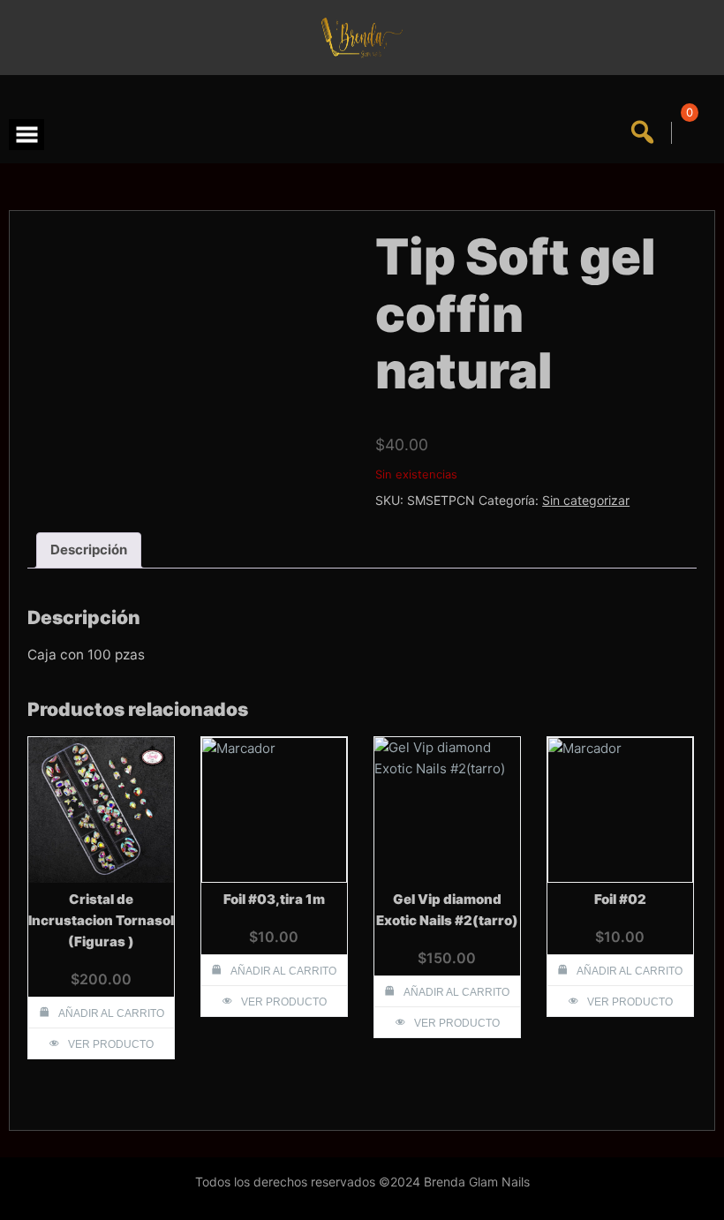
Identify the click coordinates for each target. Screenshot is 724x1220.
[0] (686, 133)
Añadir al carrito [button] (111, 1013)
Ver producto (111, 1044)
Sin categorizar (586, 500)
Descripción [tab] (88, 549)
